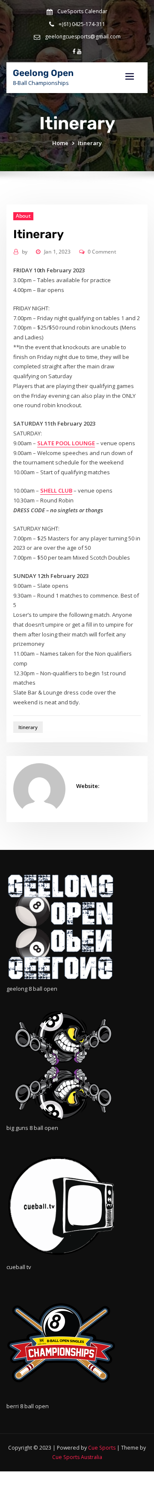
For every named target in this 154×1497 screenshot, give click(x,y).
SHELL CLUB (56, 490)
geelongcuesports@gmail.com (83, 36)
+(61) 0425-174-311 (82, 24)
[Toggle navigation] (129, 76)
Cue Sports (102, 1447)
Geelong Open (43, 73)
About (23, 215)
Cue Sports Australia (77, 1457)
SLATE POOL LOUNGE (66, 443)
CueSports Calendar (82, 11)
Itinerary (90, 143)
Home (60, 143)
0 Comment (102, 251)
